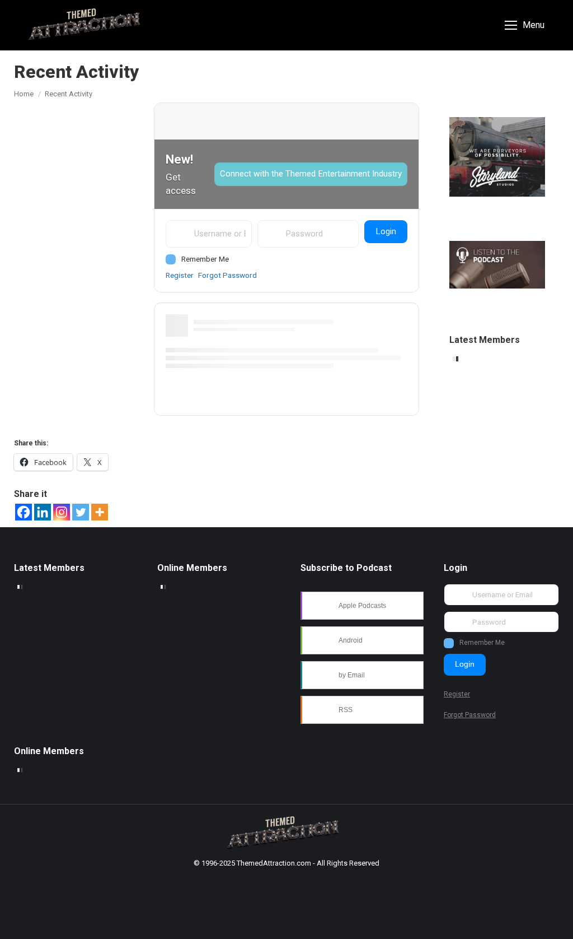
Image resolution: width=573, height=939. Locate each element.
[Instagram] (61, 512)
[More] (99, 512)
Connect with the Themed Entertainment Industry (311, 174)
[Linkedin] (42, 512)
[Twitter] (80, 512)
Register (180, 275)
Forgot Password (227, 275)
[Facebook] (23, 512)
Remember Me (205, 258)
